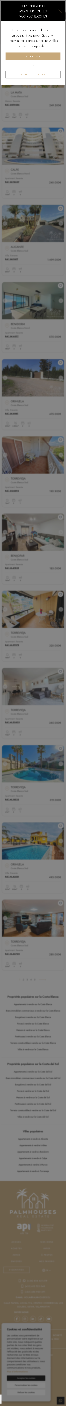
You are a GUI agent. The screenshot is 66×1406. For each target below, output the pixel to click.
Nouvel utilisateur (33, 74)
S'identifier (33, 56)
